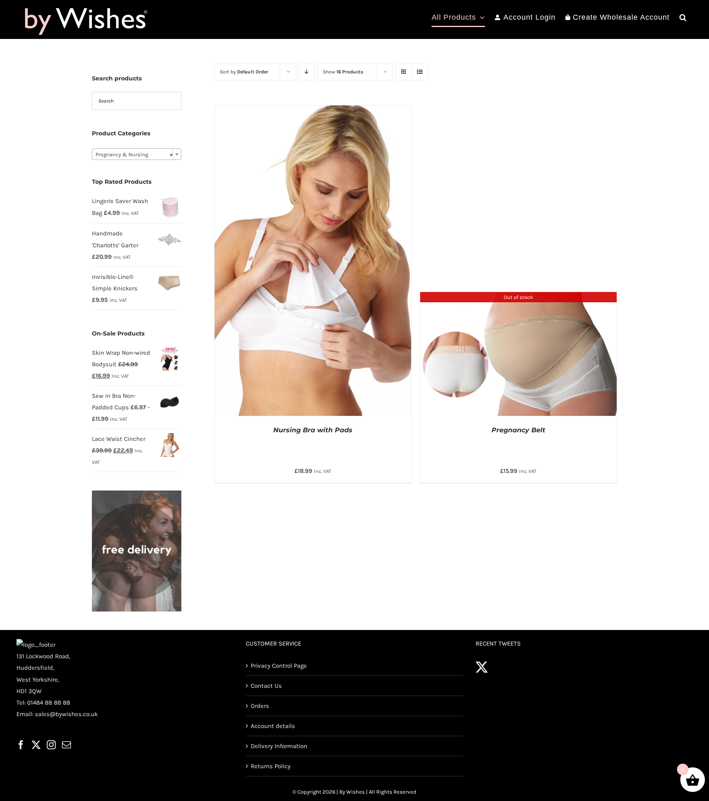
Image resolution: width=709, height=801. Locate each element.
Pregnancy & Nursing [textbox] (134, 154)
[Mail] (66, 744)
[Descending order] (307, 72)
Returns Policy (270, 766)
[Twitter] (36, 744)
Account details (273, 726)
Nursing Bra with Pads (312, 430)
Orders (260, 706)
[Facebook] (20, 744)
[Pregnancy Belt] (518, 297)
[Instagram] (51, 744)
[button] (683, 17)
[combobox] (136, 154)
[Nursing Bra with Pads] (313, 111)
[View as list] (420, 72)
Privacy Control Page (279, 665)
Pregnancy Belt (518, 430)
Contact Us (266, 685)
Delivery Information (279, 746)
